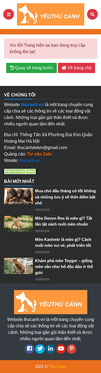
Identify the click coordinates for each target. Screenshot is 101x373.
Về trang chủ (79, 68)
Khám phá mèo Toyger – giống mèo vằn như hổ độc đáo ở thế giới (64, 266)
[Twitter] (40, 349)
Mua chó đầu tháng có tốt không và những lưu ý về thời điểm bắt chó (65, 197)
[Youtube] (61, 349)
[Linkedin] (50, 349)
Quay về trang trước (33, 68)
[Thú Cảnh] (50, 14)
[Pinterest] (71, 349)
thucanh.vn (29, 160)
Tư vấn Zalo (39, 154)
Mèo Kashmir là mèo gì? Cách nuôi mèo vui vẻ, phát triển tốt (63, 242)
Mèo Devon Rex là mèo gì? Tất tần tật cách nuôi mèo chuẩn (63, 221)
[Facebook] (29, 349)
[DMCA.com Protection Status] (21, 171)
